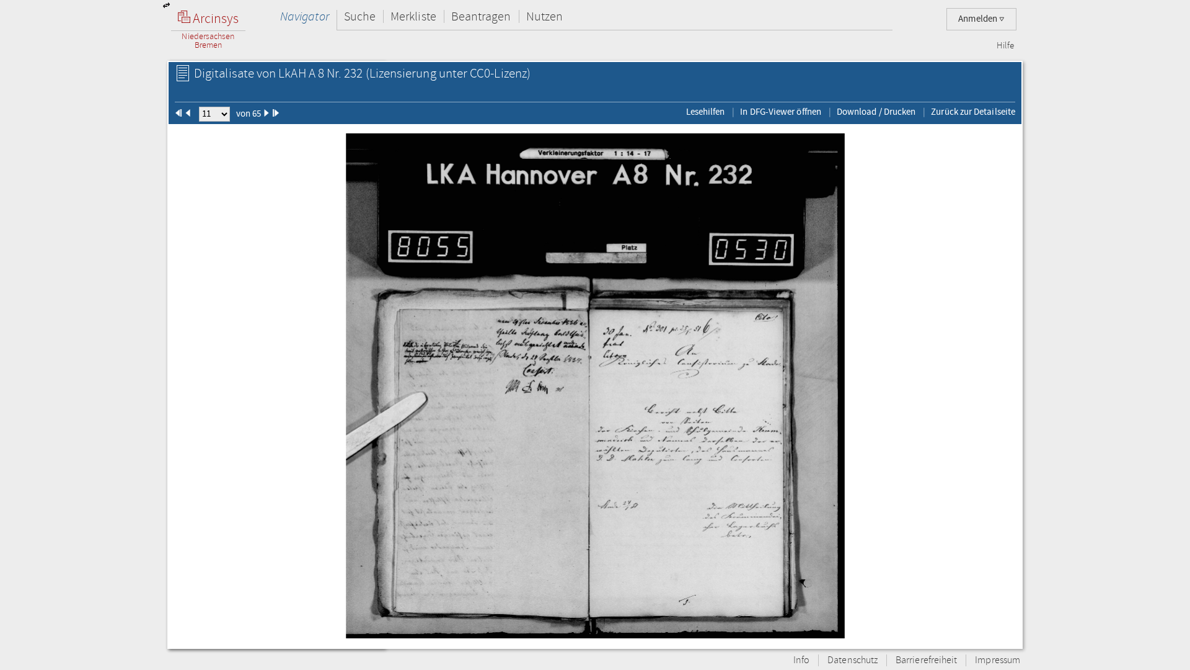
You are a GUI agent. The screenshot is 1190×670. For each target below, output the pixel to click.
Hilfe (1005, 45)
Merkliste (413, 16)
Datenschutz (852, 660)
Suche (360, 16)
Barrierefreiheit (926, 660)
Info (801, 660)
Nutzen (544, 16)
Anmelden (978, 19)
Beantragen (481, 16)
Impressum (997, 660)
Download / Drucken (876, 111)
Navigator (304, 16)
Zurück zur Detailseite (973, 111)
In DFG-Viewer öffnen (780, 111)
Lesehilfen (705, 111)
